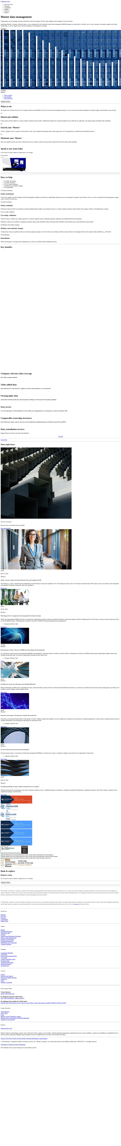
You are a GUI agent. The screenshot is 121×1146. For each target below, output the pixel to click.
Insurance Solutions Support (8, 977)
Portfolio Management (7, 941)
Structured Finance (6, 964)
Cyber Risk (4, 957)
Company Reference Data (8, 959)
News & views (8, 98)
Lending (3, 934)
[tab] (62, 181)
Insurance (3, 918)
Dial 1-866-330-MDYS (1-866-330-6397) (12, 998)
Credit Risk (4, 954)
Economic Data (5, 961)
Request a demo (5, 101)
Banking (3, 915)
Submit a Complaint (6, 982)
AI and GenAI (5, 965)
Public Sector (4, 921)
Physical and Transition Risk (9, 956)
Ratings (3, 930)
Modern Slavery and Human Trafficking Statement (15, 1018)
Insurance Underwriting (7, 939)
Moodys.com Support (7, 976)
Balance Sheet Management (8, 938)
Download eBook (6, 528)
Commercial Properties (7, 962)
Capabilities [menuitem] (7, 7)
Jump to (3, 90)
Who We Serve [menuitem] (8, 4)
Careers (3, 974)
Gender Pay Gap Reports (8, 1019)
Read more (4, 588)
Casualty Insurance (6, 944)
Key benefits (7, 97)
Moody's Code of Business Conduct (11, 1016)
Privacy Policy (13, 1038)
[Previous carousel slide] (1, 157)
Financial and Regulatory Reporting (11, 936)
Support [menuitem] (6, 12)
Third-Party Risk (5, 933)
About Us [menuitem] (7, 11)
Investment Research (6, 931)
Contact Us (4, 979)
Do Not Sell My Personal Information (28, 1038)
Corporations (4, 919)
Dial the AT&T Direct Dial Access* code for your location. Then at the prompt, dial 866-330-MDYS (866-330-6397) (33, 1003)
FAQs (2, 981)
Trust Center (4, 1013)
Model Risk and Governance (9, 942)
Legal (2, 1015)
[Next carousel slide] (3, 157)
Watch (2, 661)
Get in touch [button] (4, 155)
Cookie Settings (43, 1038)
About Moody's (5, 1011)
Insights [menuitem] (6, 9)
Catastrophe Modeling (7, 953)
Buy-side (3, 916)
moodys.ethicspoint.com (7, 993)
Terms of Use (5, 1038)
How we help (8, 95)
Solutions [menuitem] (6, 6)
